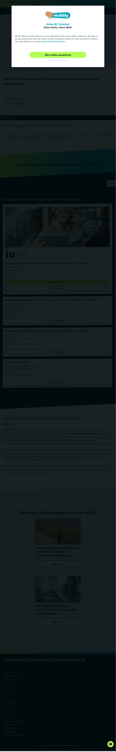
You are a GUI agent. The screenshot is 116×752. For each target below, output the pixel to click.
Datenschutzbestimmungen (53, 41)
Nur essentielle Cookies (58, 60)
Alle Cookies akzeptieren (58, 54)
